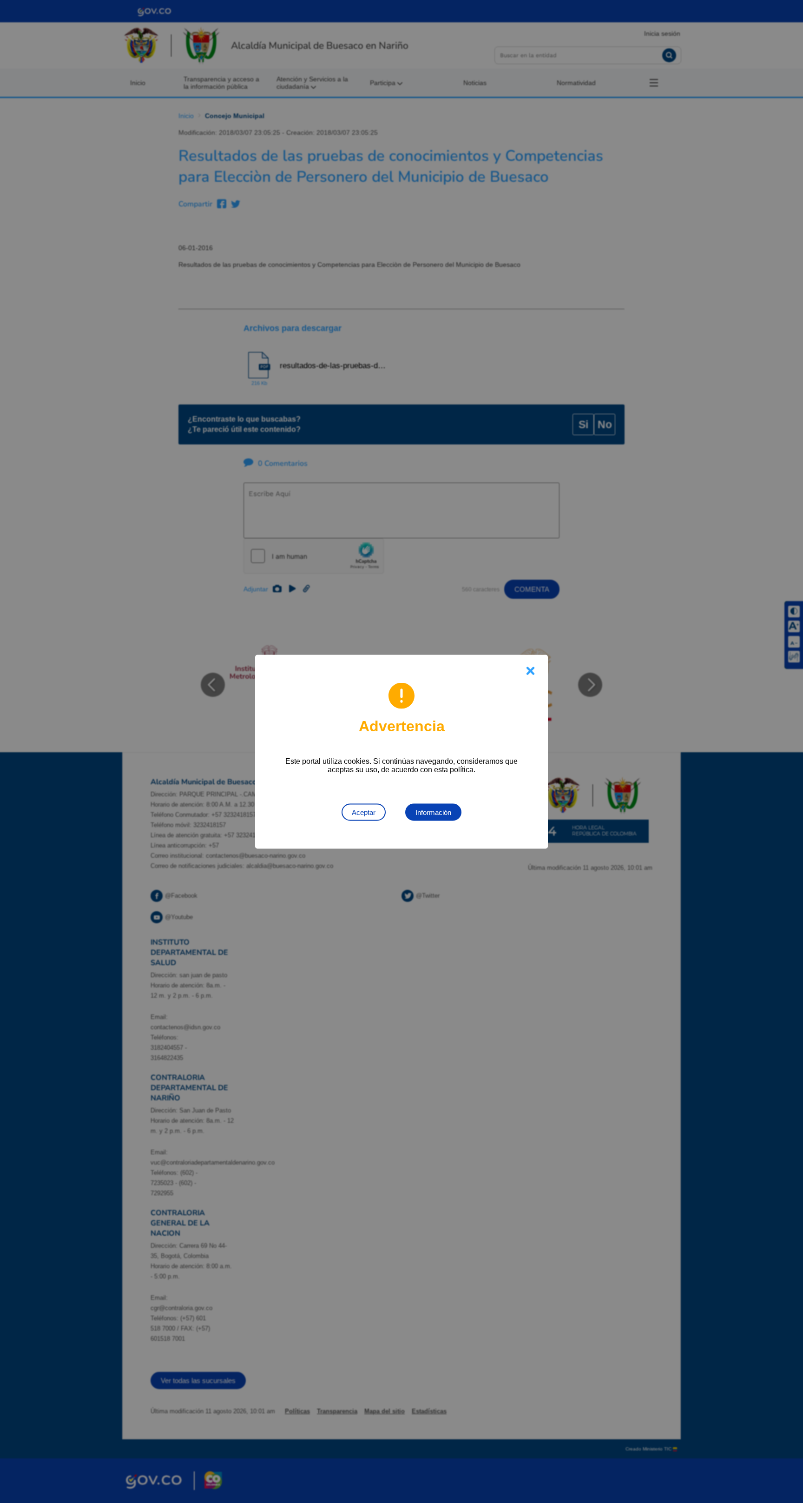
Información (433, 812)
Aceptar (363, 812)
